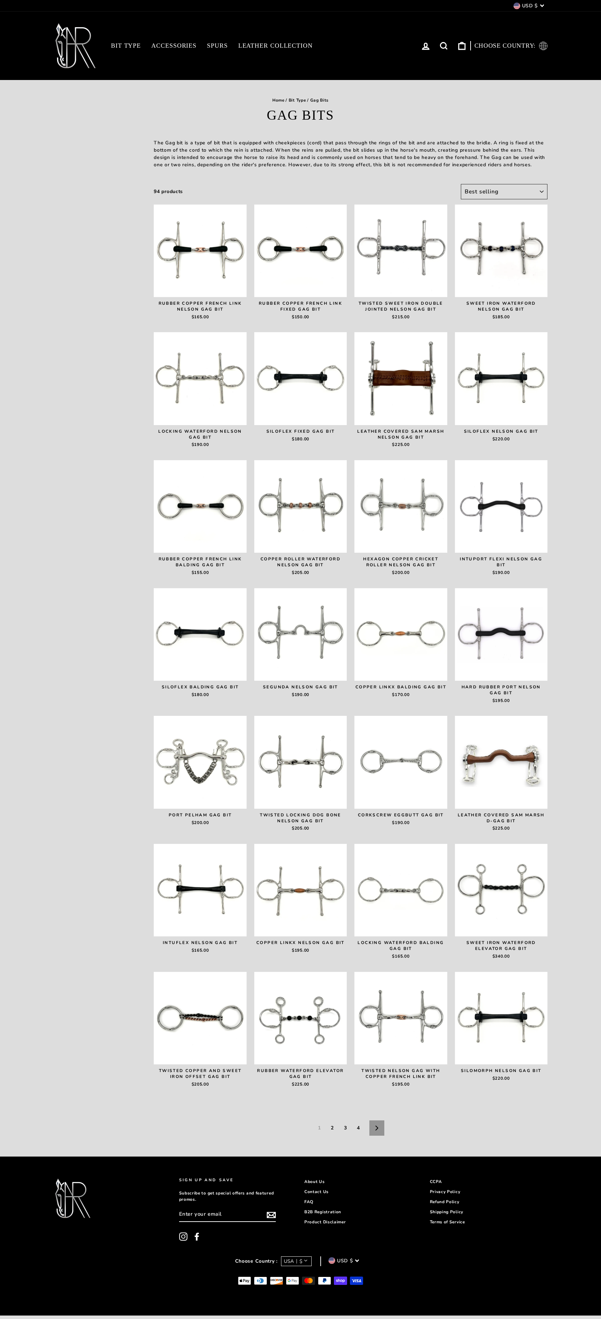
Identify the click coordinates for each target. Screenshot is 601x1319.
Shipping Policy (447, 1212)
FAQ (308, 1202)
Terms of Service (447, 1222)
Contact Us (316, 1191)
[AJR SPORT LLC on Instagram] (183, 1236)
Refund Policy (444, 1202)
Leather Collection (275, 45)
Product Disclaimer (325, 1222)
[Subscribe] (271, 1215)
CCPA (436, 1181)
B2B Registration (322, 1212)
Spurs (217, 45)
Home (278, 100)
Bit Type (126, 45)
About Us (314, 1181)
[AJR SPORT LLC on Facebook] (197, 1236)
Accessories (174, 45)
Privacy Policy (445, 1191)
